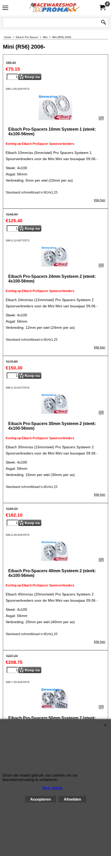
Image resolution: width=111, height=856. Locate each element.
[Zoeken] (103, 23)
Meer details (52, 788)
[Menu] (5, 8)
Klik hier (99, 200)
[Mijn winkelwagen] (102, 7)
